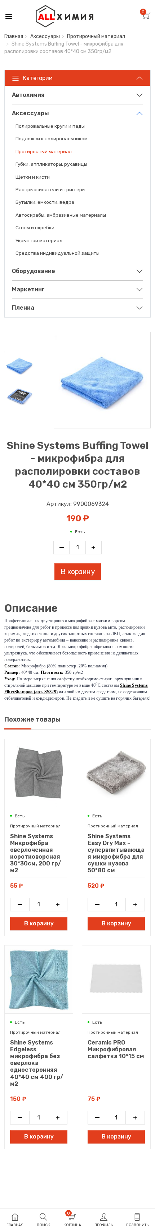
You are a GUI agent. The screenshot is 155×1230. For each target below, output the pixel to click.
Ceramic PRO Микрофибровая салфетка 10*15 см (116, 1049)
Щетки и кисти (32, 177)
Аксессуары (45, 36)
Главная (13, 36)
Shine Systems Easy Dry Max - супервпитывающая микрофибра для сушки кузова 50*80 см (116, 853)
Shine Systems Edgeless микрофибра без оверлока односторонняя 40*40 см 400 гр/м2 (36, 1063)
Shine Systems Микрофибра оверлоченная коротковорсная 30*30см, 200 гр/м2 (35, 853)
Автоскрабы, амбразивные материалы (60, 215)
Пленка (23, 307)
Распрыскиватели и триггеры (50, 189)
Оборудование (33, 271)
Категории (38, 78)
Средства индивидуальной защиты (57, 253)
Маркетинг (28, 289)
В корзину (78, 571)
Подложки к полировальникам (51, 138)
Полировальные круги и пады (50, 126)
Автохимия (28, 94)
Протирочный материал (96, 36)
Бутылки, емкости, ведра (44, 202)
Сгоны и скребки (34, 227)
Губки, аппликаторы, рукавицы (51, 164)
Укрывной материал (38, 240)
